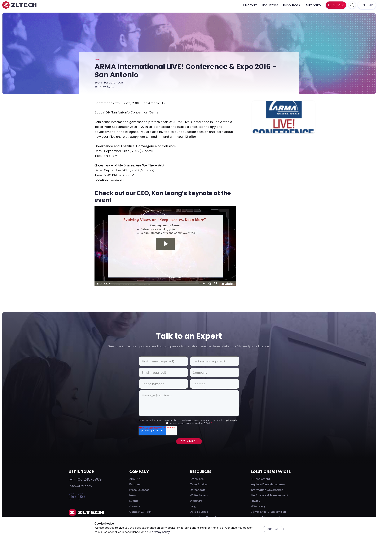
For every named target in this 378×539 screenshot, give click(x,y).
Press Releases (139, 490)
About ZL (135, 479)
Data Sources (199, 512)
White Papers (199, 495)
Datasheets (198, 490)
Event (98, 59)
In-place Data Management (269, 484)
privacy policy (232, 420)
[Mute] (204, 283)
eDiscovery (258, 506)
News (133, 495)
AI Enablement (260, 479)
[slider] (154, 283)
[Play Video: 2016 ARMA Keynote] (165, 244)
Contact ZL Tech (140, 512)
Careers (134, 506)
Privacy (255, 501)
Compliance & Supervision (268, 512)
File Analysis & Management (269, 495)
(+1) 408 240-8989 (85, 479)
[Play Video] (97, 283)
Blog (193, 506)
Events (134, 501)
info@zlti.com (80, 486)
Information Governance (267, 490)
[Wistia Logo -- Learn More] (227, 283)
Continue (273, 529)
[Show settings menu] (210, 283)
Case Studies (199, 484)
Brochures (197, 479)
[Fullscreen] (216, 283)
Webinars (196, 501)
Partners (135, 484)
